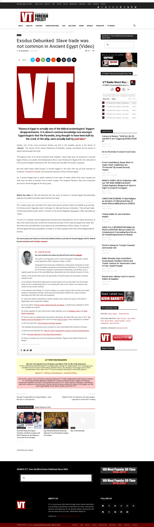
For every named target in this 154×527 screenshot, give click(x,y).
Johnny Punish (122, 328)
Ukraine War (47, 428)
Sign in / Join (39, 4)
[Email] (58, 60)
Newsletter (82, 4)
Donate (65, 4)
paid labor (79, 139)
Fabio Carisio (121, 318)
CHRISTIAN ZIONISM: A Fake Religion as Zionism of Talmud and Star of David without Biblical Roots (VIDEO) (119, 201)
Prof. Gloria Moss (107, 321)
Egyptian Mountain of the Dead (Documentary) (44, 334)
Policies (59, 4)
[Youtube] (135, 7)
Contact (103, 4)
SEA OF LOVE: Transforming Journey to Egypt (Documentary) (66, 331)
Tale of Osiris (62, 319)
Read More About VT (78, 511)
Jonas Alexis (112, 314)
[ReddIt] (53, 60)
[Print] (64, 60)
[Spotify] (120, 7)
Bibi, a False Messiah (77, 431)
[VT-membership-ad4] (119, 66)
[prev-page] (18, 442)
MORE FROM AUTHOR (43, 407)
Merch (89, 4)
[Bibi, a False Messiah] (83, 420)
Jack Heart (131, 318)
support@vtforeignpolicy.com (68, 516)
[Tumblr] (69, 60)
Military (72, 26)
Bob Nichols (114, 323)
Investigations (52, 26)
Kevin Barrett (124, 314)
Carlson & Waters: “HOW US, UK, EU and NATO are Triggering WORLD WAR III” (119, 138)
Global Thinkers (107, 348)
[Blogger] (98, 7)
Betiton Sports (56, 525)
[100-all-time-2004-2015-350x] (119, 473)
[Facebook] (102, 7)
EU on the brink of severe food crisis (119, 152)
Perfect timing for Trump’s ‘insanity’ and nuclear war (118, 246)
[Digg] (74, 60)
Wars (81, 26)
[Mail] (105, 7)
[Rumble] (113, 7)
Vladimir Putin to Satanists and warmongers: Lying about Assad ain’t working (78, 398)
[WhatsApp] (43, 60)
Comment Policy (70, 373)
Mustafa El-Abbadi (32, 172)
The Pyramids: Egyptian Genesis (49, 323)
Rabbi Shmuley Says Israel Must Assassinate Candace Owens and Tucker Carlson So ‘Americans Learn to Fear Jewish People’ (119, 262)
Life (63, 26)
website (26, 241)
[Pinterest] (38, 60)
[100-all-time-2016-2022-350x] (119, 484)
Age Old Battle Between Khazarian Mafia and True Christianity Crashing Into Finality (56, 433)
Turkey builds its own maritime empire (116, 215)
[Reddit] (109, 7)
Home (19, 32)
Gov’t (20, 26)
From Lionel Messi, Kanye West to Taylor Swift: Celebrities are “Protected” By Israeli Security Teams (117, 166)
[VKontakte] (128, 7)
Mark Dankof (120, 321)
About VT (47, 4)
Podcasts (100, 26)
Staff (53, 4)
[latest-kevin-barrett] (117, 301)
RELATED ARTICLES (25, 407)
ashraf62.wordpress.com (30, 344)
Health (29, 26)
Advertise (96, 4)
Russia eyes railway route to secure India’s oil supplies (118, 277)
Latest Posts (107, 131)
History (39, 26)
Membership (73, 4)
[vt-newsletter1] (117, 341)
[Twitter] (124, 7)
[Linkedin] (48, 60)
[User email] (31, 350)
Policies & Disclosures (53, 373)
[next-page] (21, 442)
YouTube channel (40, 241)
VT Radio (111, 26)
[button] (134, 26)
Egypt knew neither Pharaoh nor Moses (49, 305)
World (90, 26)
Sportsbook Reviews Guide (42, 525)
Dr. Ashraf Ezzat (24, 51)
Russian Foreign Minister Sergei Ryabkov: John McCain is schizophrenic (34, 398)
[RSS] (117, 7)
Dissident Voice (74, 311)
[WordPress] (131, 7)
